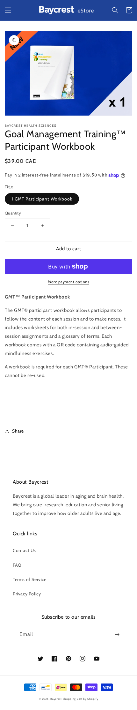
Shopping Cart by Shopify (80, 698)
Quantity (13, 212)
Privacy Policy (27, 594)
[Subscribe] (117, 634)
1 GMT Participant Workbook (41, 199)
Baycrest (56, 698)
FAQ (17, 565)
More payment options (68, 281)
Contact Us (24, 550)
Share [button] (18, 431)
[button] (8, 10)
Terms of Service (30, 579)
